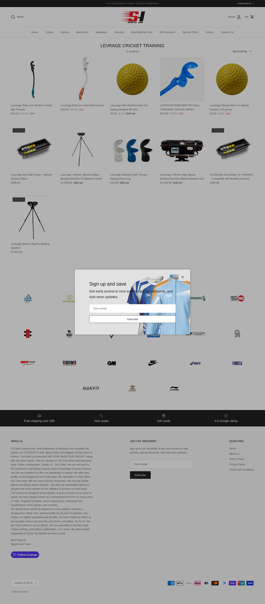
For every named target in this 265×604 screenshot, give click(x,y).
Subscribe (132, 319)
